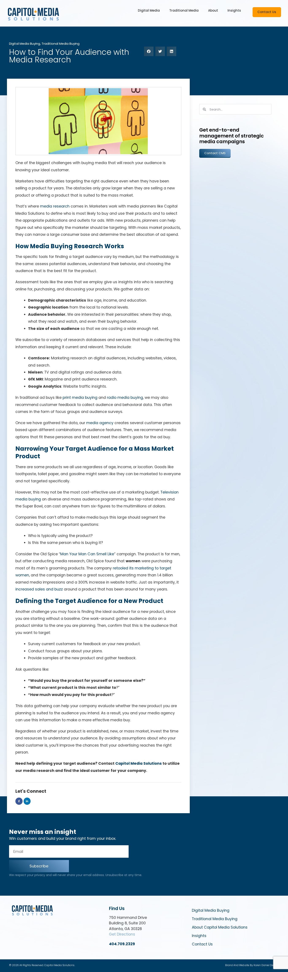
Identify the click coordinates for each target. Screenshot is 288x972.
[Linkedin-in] (27, 801)
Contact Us (202, 944)
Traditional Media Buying (60, 43)
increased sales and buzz (39, 589)
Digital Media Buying (24, 43)
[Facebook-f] (19, 801)
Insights (199, 935)
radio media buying (125, 397)
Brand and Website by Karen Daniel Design (252, 965)
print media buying (80, 397)
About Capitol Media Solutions (220, 927)
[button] (149, 10)
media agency (99, 422)
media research (55, 206)
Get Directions (122, 934)
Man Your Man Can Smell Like (87, 554)
